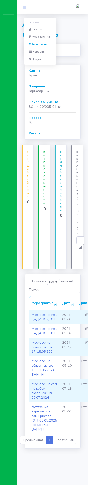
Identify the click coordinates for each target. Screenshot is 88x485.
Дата (66, 303)
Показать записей (52, 281)
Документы (39, 59)
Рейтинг (37, 29)
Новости (38, 52)
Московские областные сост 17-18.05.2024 (43, 347)
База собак (39, 44)
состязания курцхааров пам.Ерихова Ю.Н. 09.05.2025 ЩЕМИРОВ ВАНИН (44, 418)
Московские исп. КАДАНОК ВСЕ (44, 317)
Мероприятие (42, 303)
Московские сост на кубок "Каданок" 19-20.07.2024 (44, 391)
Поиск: (34, 289)
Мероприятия (40, 37)
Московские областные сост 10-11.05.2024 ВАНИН (43, 368)
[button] (79, 7)
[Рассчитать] (80, 247)
